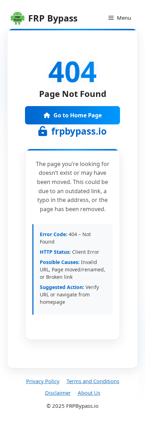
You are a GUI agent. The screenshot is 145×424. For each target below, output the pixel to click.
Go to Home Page (77, 115)
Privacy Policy (42, 381)
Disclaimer (58, 392)
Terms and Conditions (93, 381)
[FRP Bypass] (18, 18)
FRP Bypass (52, 18)
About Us (89, 392)
